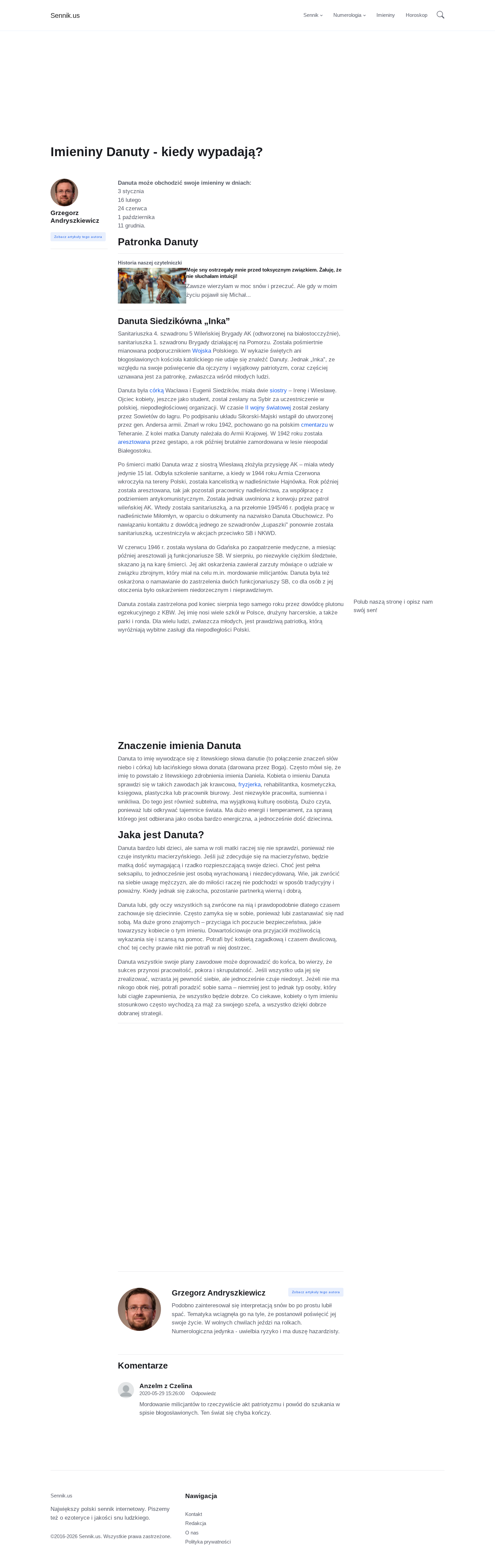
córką (157, 390)
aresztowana (134, 442)
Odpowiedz (203, 1393)
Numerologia (347, 15)
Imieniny (385, 15)
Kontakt (193, 1514)
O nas (192, 1532)
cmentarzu (314, 425)
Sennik (311, 15)
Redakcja (195, 1523)
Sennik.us (65, 15)
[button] (438, 15)
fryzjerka (249, 784)
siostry (278, 390)
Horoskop (416, 15)
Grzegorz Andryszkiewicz (75, 216)
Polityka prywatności (208, 1542)
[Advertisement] (247, 97)
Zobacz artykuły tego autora (316, 1292)
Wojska (201, 351)
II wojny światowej (268, 407)
